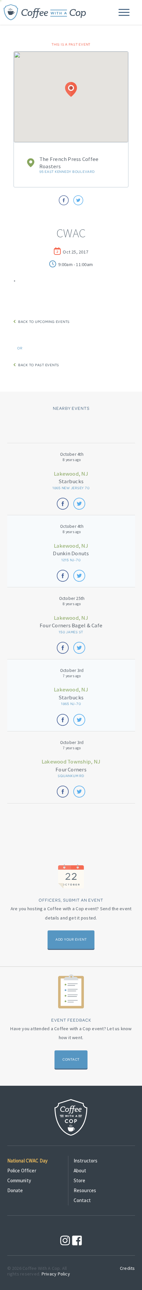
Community (19, 1180)
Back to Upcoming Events (43, 321)
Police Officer (21, 1170)
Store (80, 1180)
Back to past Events (37, 365)
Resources (85, 1190)
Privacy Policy (56, 1274)
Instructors (86, 1160)
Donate (15, 1190)
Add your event (71, 939)
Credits (127, 1268)
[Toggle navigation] (123, 12)
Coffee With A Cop (45, 12)
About (80, 1170)
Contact (71, 1059)
